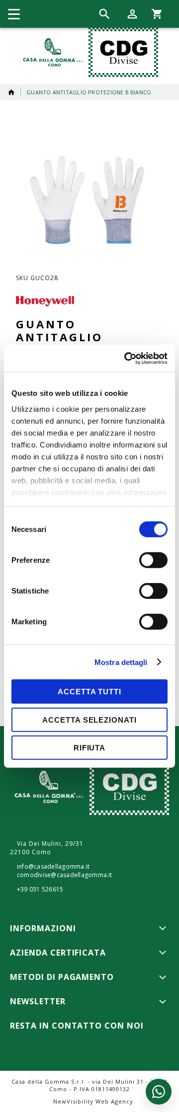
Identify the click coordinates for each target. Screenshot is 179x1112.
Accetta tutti (89, 691)
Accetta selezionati (89, 719)
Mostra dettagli (121, 662)
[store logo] (88, 52)
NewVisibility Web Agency (93, 1101)
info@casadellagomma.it (53, 867)
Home (11, 92)
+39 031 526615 (40, 889)
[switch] (153, 561)
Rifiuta (89, 747)
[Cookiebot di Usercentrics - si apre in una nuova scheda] (126, 358)
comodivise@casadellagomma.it (64, 875)
